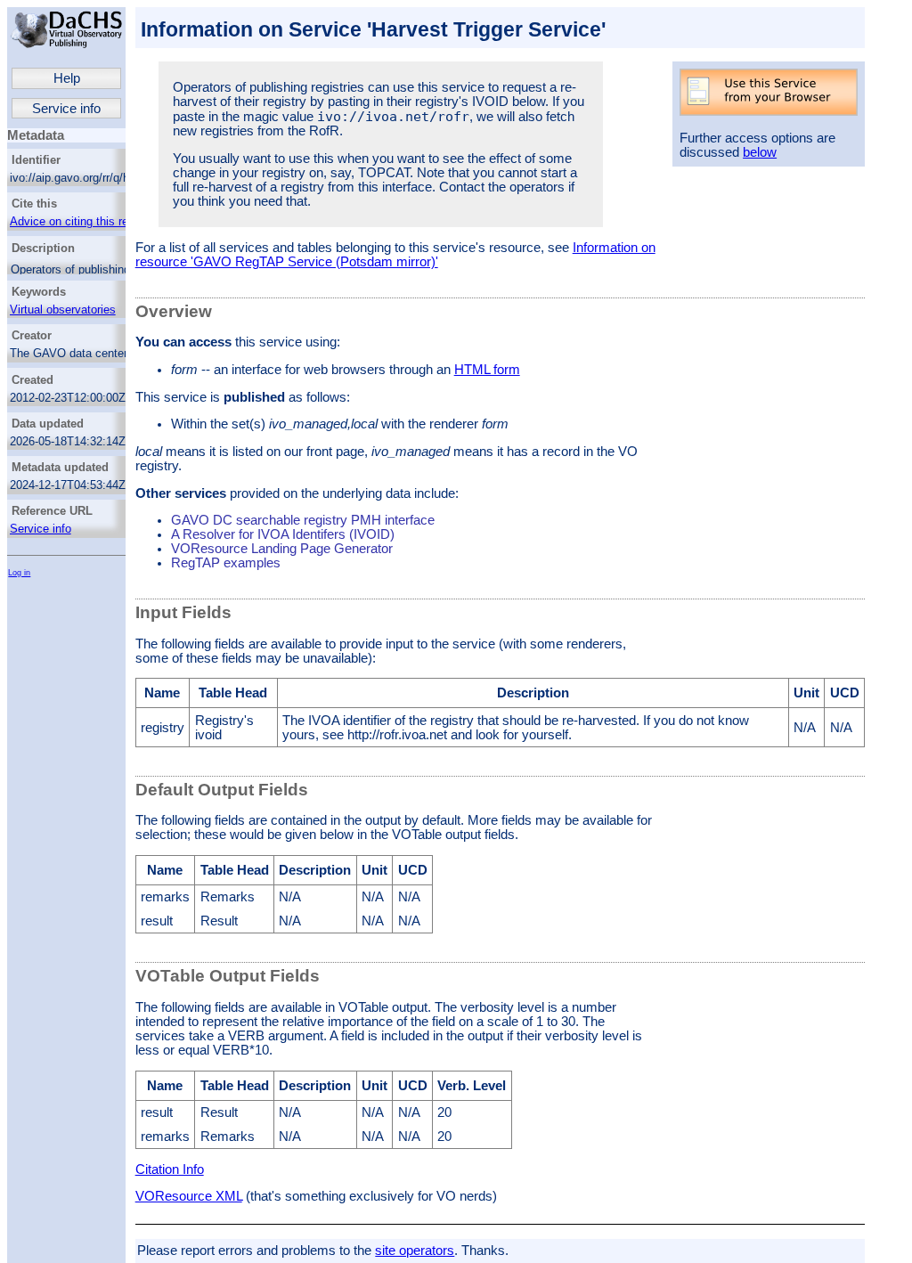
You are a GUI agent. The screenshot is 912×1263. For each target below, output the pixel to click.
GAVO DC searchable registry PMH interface (303, 520)
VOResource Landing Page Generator (282, 549)
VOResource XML (188, 1196)
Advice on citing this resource (86, 221)
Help (66, 78)
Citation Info (169, 1169)
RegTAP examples (226, 563)
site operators (414, 1250)
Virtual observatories (63, 309)
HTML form (487, 370)
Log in (19, 572)
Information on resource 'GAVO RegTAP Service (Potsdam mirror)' (395, 254)
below (760, 152)
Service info (66, 109)
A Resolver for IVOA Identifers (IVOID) (283, 534)
